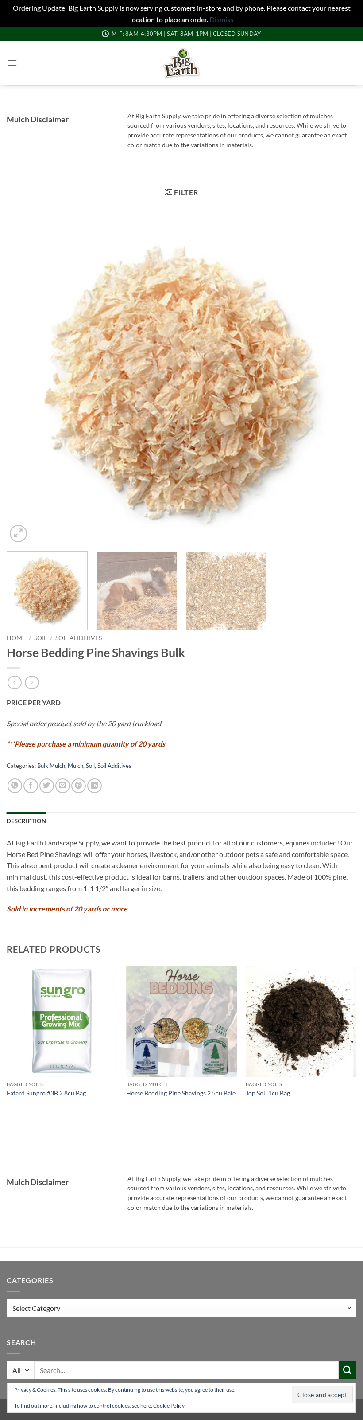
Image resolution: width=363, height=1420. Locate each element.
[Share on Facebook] (30, 785)
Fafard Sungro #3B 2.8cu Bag (46, 1093)
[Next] (338, 380)
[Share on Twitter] (46, 785)
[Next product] (14, 682)
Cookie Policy (169, 1405)
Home (16, 638)
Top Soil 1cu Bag (268, 1093)
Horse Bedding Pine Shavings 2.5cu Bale (181, 1093)
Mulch (75, 765)
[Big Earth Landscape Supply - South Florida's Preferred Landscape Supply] (182, 63)
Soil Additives (78, 638)
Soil (40, 638)
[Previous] (25, 380)
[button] (12, 63)
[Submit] (347, 1370)
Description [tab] (26, 821)
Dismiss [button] (221, 19)
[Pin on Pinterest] (78, 785)
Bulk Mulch (51, 765)
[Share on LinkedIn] (94, 785)
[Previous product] (32, 682)
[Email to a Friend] (62, 785)
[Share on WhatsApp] (15, 785)
